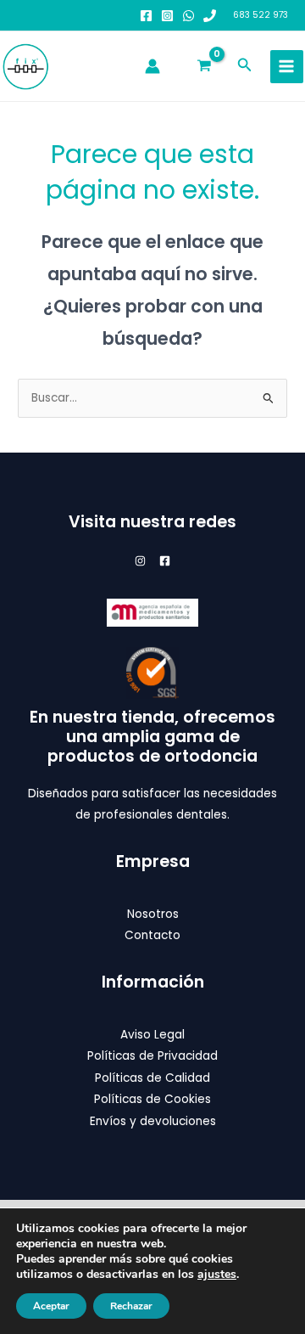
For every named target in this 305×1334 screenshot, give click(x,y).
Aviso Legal (152, 1035)
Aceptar (51, 1306)
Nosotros (153, 914)
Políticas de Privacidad (152, 1056)
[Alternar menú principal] (286, 66)
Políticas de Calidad (152, 1078)
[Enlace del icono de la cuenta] (152, 66)
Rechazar (131, 1306)
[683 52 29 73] (209, 15)
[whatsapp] (188, 15)
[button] (244, 66)
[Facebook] (146, 15)
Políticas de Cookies (152, 1099)
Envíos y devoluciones (153, 1121)
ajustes (216, 1274)
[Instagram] (167, 15)
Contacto (152, 935)
